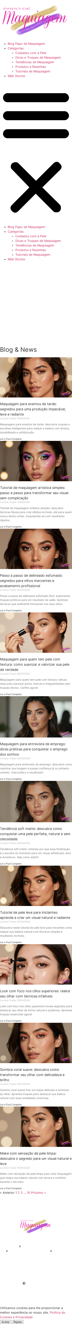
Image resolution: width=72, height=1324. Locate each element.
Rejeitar (17, 1322)
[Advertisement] (36, 304)
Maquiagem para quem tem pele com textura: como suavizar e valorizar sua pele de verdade (34, 664)
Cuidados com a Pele (30, 53)
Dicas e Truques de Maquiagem (38, 57)
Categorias (16, 48)
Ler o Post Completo (11, 438)
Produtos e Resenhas (30, 67)
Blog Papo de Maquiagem (26, 44)
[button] (36, 151)
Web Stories (16, 76)
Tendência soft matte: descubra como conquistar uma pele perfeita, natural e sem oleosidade (35, 834)
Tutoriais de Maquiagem (32, 71)
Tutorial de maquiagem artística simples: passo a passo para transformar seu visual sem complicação (34, 493)
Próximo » (38, 1193)
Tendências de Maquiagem (34, 62)
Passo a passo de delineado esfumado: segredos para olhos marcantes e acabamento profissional (31, 580)
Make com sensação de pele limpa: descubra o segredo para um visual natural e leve (36, 1158)
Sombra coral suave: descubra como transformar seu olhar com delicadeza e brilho (32, 1075)
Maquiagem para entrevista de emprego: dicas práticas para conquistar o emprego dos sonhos (34, 749)
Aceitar (5, 1322)
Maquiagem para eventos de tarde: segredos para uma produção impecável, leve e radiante (33, 409)
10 (28, 1193)
